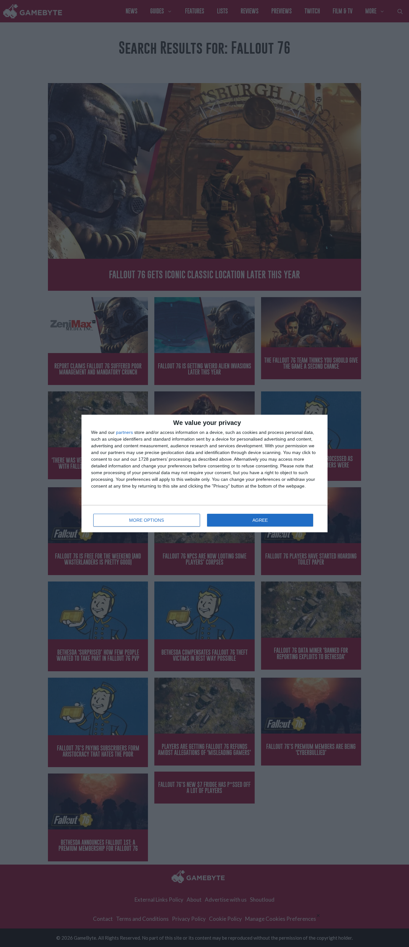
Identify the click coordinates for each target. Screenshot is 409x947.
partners (124, 432)
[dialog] (204, 473)
